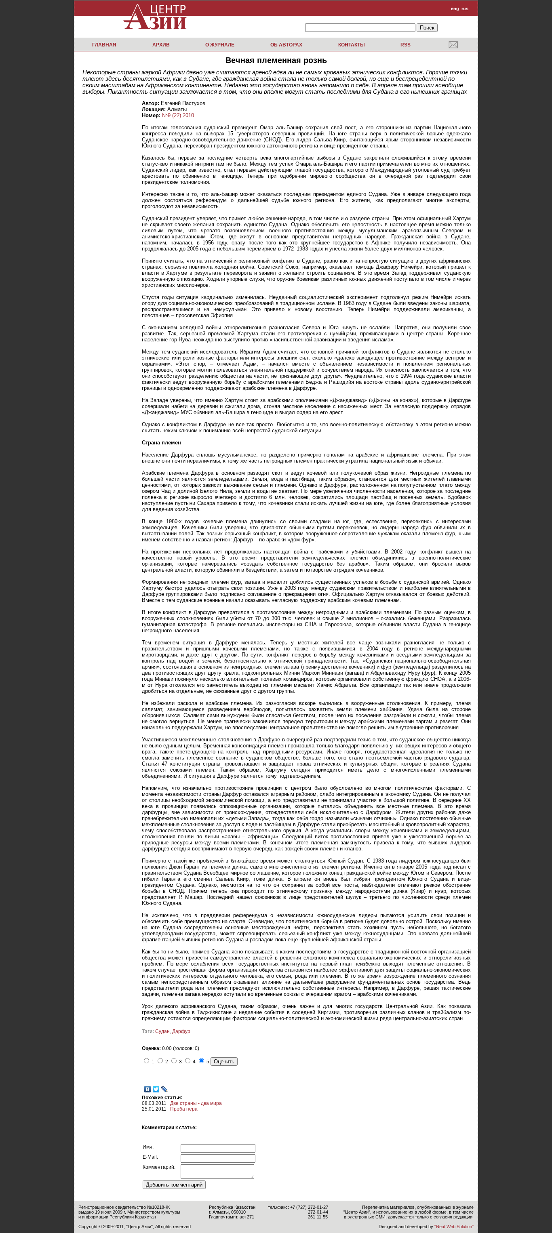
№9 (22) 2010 (178, 115)
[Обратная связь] (453, 44)
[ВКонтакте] (147, 1089)
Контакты (351, 45)
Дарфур (181, 1031)
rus (464, 8)
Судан (162, 1031)
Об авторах (286, 45)
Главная (104, 45)
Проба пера (184, 1109)
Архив (161, 45)
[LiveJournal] (164, 1089)
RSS (405, 45)
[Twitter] (156, 1089)
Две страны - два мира (196, 1103)
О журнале (219, 45)
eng (455, 8)
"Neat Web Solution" (454, 1226)
